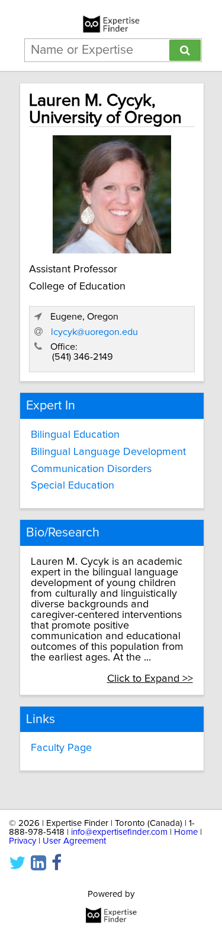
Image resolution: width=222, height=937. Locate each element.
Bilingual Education (75, 435)
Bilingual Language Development (108, 452)
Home (186, 832)
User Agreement (74, 841)
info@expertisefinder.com (119, 832)
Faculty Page (61, 748)
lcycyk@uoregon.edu (94, 332)
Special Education (72, 485)
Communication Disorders (91, 469)
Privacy (22, 841)
